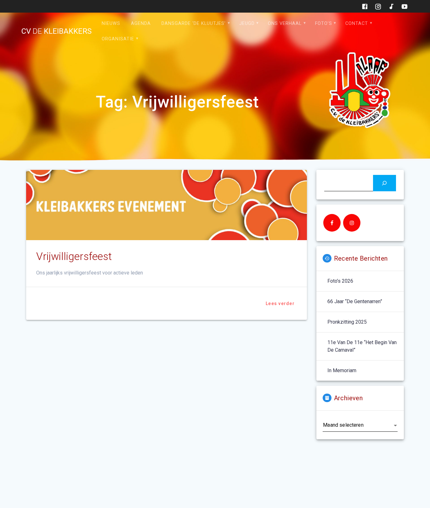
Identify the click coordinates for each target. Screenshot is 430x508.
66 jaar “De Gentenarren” (354, 301)
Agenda (141, 23)
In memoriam (341, 370)
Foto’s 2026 (340, 281)
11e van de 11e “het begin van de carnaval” (362, 346)
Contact (356, 23)
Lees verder (280, 303)
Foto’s (323, 23)
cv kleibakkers (56, 31)
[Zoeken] (384, 183)
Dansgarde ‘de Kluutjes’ (193, 23)
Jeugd (247, 23)
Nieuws (111, 23)
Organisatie (118, 39)
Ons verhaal (285, 23)
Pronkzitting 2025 (347, 322)
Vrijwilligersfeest (74, 256)
